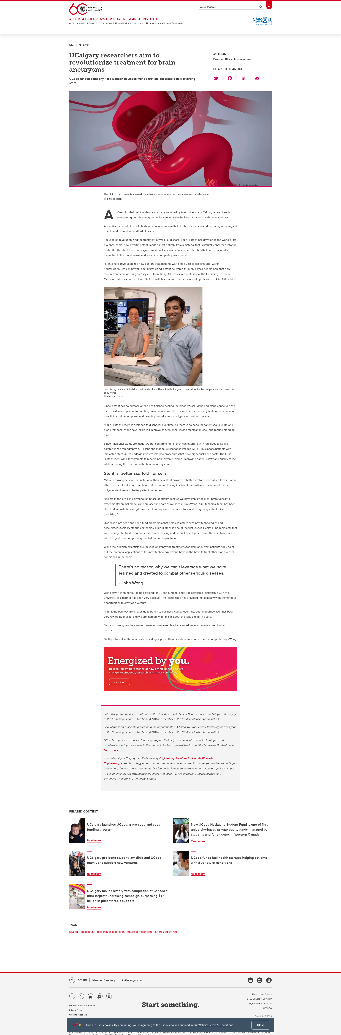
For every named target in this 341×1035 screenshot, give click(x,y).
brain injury (87, 932)
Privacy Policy (75, 1010)
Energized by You (166, 932)
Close (260, 1025)
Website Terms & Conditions (215, 1025)
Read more (94, 840)
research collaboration (111, 932)
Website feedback (78, 1014)
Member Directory (103, 980)
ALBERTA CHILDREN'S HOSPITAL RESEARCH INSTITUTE (114, 18)
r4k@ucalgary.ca (131, 980)
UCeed (73, 932)
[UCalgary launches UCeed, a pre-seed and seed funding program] (77, 830)
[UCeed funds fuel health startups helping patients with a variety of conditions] (181, 863)
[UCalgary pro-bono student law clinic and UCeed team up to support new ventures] (77, 863)
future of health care (140, 932)
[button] (218, 77)
